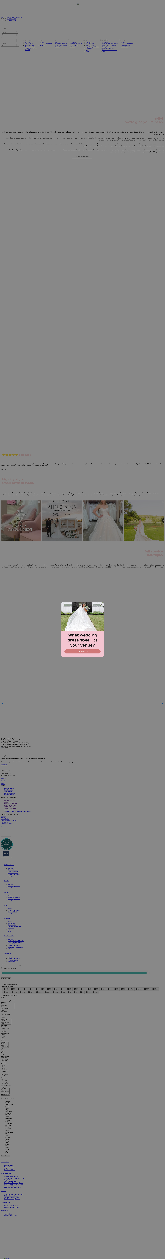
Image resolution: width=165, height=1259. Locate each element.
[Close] (101, 604)
